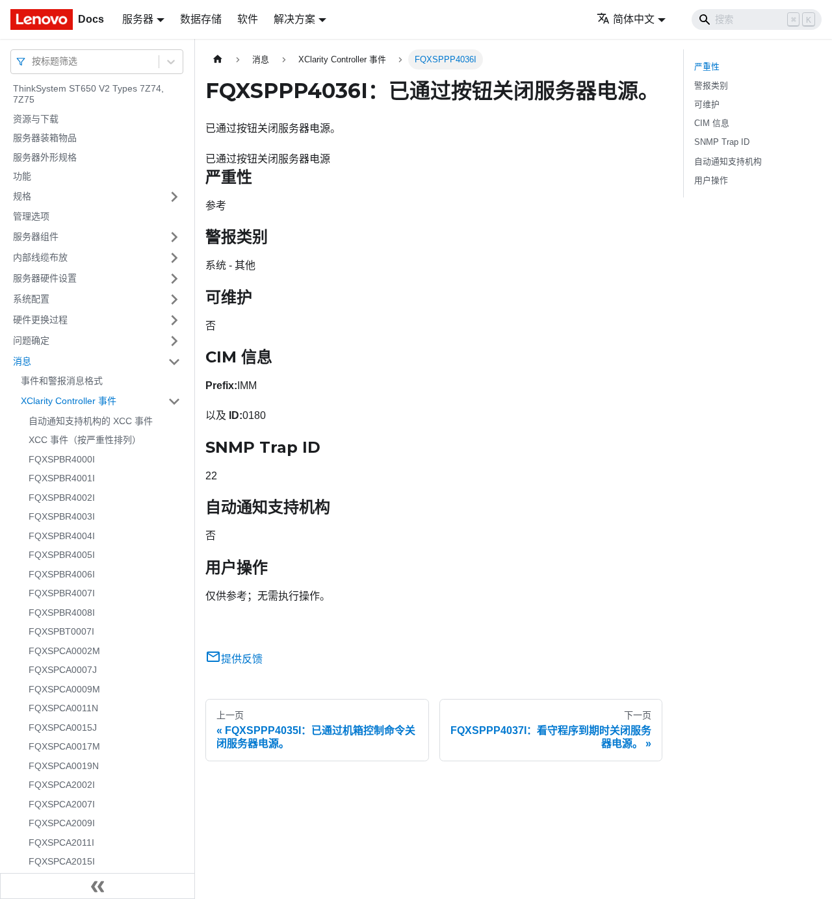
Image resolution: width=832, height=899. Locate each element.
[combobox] (33, 61)
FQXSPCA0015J (63, 727)
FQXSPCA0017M (64, 747)
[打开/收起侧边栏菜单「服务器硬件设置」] (174, 278)
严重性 (707, 66)
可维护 (707, 104)
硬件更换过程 (40, 319)
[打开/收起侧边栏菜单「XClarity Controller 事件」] (174, 401)
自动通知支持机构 (728, 161)
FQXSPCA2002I (62, 785)
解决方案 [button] (294, 19)
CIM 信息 (711, 123)
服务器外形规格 (45, 157)
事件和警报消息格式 (62, 381)
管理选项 (31, 216)
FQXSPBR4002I (62, 497)
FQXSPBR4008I (62, 612)
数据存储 (201, 19)
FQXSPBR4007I (62, 594)
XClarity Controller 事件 (68, 401)
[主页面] (217, 59)
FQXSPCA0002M (64, 651)
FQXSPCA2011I (61, 842)
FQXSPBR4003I (62, 517)
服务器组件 (35, 236)
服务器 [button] (137, 19)
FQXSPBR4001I (62, 479)
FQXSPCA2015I (62, 862)
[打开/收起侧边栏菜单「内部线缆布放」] (174, 257)
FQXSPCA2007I (62, 804)
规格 (22, 196)
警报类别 (711, 85)
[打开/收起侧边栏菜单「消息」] (174, 361)
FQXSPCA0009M (64, 689)
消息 (22, 361)
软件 (247, 19)
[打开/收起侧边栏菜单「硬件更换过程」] (174, 320)
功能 (22, 176)
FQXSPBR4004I (62, 536)
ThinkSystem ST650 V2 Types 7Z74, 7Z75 (88, 94)
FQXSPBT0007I (61, 632)
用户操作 (711, 180)
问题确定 (31, 340)
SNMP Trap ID (721, 142)
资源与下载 (35, 119)
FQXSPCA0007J (63, 670)
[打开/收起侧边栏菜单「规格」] (174, 196)
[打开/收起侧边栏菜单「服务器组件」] (174, 237)
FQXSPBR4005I (62, 555)
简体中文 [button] (634, 19)
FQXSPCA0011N (63, 708)
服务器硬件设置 (45, 278)
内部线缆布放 (40, 257)
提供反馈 (242, 659)
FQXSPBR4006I (62, 574)
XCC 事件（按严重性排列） (85, 440)
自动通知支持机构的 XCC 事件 (91, 421)
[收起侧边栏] (97, 886)
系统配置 (31, 299)
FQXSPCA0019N (64, 766)
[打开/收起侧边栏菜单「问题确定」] (174, 341)
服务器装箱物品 (45, 138)
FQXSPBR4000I (62, 459)
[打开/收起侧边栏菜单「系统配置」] (174, 299)
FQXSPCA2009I (62, 823)
